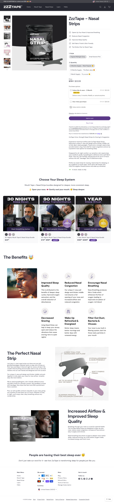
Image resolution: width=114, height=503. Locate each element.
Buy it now (89, 123)
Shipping (71, 113)
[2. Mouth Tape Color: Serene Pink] (9, 234)
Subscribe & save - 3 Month (82, 91)
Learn (58, 7)
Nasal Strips (49, 7)
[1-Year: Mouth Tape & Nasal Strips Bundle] (93, 219)
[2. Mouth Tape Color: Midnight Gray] (6, 234)
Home (29, 7)
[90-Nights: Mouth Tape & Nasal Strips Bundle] (57, 219)
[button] (89, 101)
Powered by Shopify (84, 499)
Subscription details (79, 107)
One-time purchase (79, 102)
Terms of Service (63, 483)
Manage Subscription (64, 485)
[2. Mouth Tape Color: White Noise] (13, 234)
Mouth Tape (38, 7)
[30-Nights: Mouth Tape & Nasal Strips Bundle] (20, 219)
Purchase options (74, 86)
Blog (59, 476)
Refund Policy (62, 480)
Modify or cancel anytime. (96, 95)
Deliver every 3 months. (80, 95)
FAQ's (66, 7)
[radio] (71, 90)
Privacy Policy (62, 478)
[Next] (7, 69)
